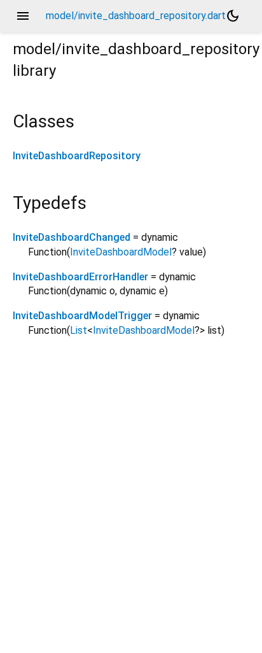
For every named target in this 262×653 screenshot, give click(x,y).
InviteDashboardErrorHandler (80, 277)
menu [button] (23, 16)
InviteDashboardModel (121, 252)
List (78, 330)
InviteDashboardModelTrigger (82, 316)
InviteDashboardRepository (77, 156)
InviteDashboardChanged (71, 237)
